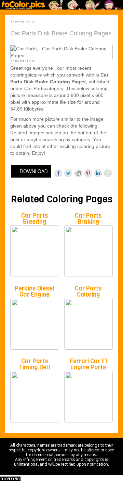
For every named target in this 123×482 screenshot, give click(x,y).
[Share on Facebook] (58, 173)
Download (33, 171)
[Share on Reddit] (78, 173)
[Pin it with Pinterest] (88, 173)
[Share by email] (108, 173)
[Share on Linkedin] (98, 173)
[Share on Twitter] (68, 173)
